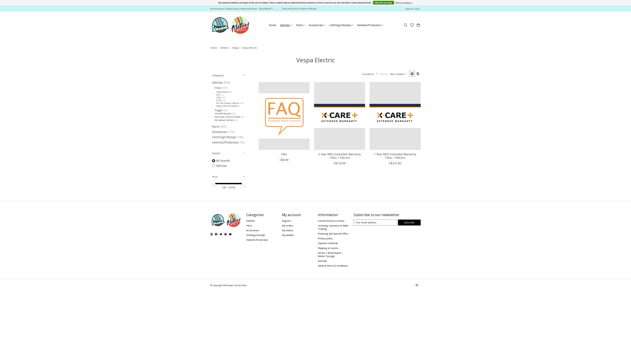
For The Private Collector (227, 103)
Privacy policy (325, 238)
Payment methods (328, 243)
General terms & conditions (333, 265)
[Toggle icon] (405, 25)
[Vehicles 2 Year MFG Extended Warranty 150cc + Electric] (339, 116)
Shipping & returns (328, 248)
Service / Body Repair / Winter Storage (330, 254)
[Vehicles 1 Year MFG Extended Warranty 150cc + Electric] (395, 116)
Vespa (235, 47)
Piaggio (218, 110)
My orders (287, 225)
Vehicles (224, 47)
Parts (215, 127)
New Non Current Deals (227, 116)
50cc (218, 94)
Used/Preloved (222, 113)
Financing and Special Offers (333, 233)
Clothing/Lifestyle (224, 137)
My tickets (287, 230)
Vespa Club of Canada (226, 106)
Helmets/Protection (225, 142)
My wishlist (288, 235)
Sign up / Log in (413, 8)
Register (286, 220)
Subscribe (409, 222)
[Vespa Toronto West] (230, 25)
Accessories (219, 132)
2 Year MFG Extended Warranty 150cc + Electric (339, 156)
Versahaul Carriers (224, 120)
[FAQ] (284, 116)
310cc (219, 100)
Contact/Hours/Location (331, 220)
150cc (219, 97)
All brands (223, 161)
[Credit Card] (417, 285)
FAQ (284, 154)
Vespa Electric (222, 92)
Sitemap (322, 260)
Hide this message (383, 3)
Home (272, 25)
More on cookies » (403, 3)
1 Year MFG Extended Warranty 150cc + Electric (395, 156)
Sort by (384, 74)
